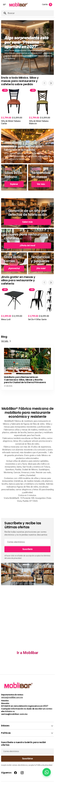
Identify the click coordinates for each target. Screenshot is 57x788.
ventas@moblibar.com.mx (12, 697)
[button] (4, 4)
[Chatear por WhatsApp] (46, 772)
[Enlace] (27, 46)
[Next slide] (51, 81)
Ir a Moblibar (27, 649)
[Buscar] (4, 13)
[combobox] (30, 13)
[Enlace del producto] (14, 104)
